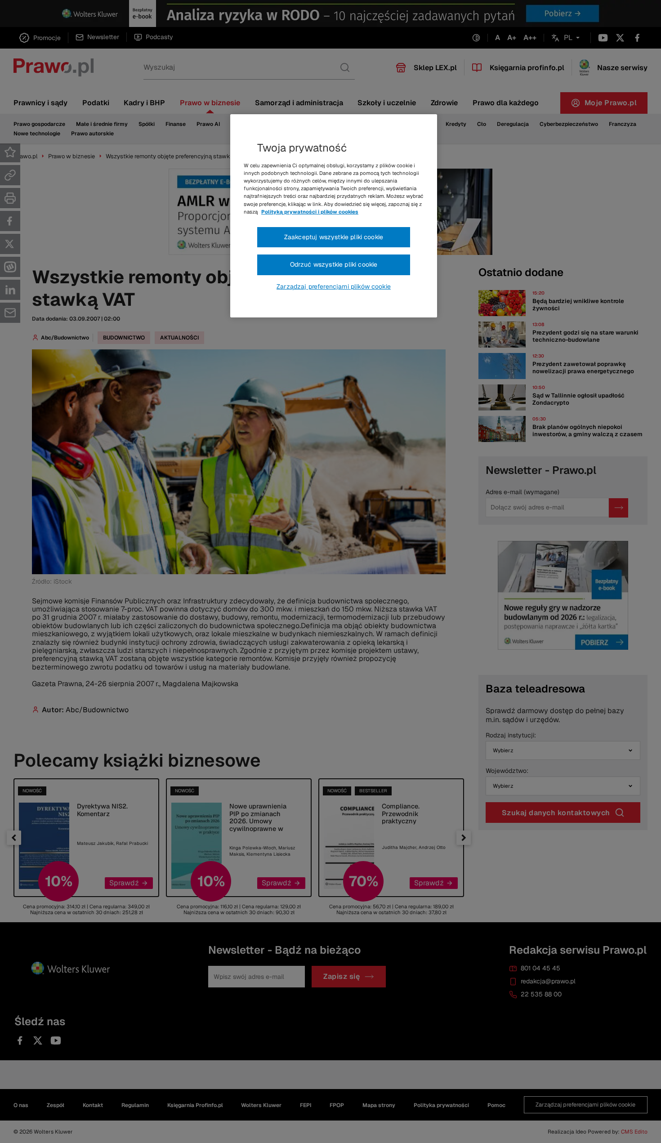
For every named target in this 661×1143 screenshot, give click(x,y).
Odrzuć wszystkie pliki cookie (334, 264)
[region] (333, 215)
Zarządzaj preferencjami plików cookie (334, 286)
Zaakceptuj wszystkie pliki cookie (333, 237)
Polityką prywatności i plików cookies (309, 212)
